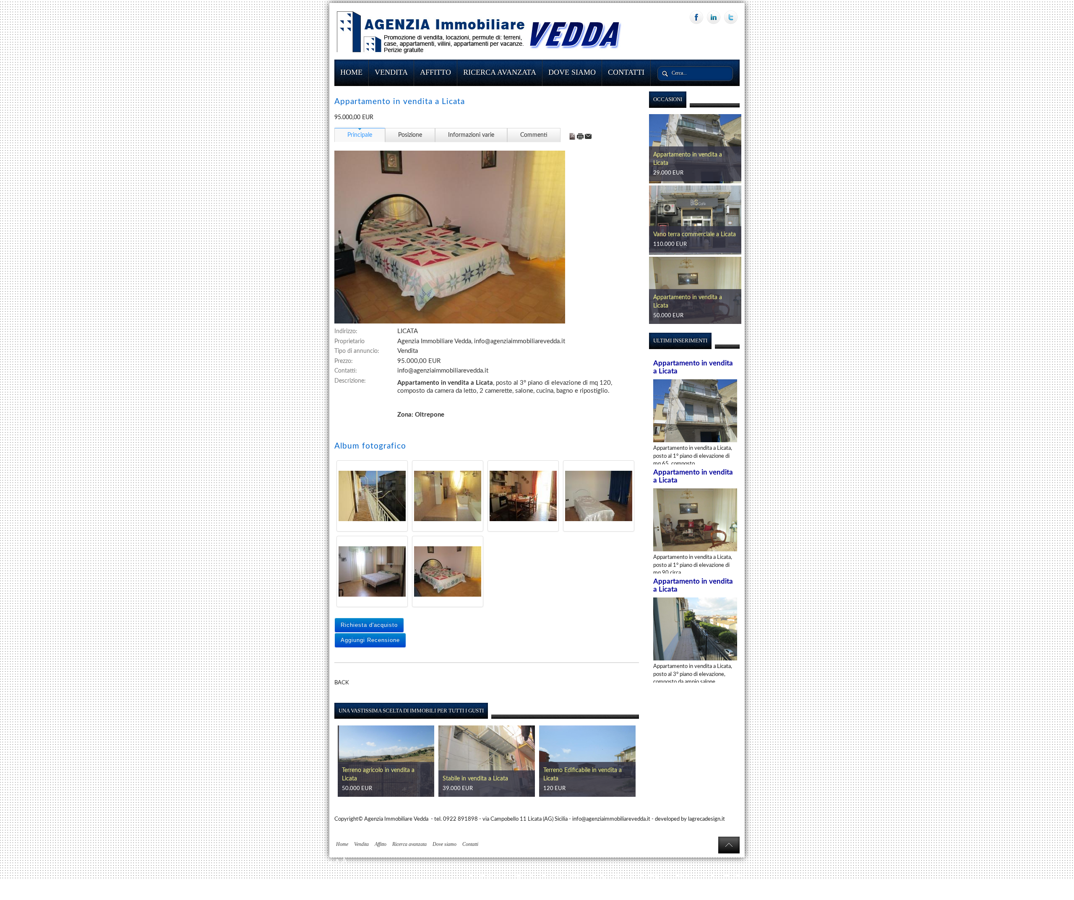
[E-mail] (588, 136)
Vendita (391, 72)
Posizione (410, 135)
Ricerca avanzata (499, 72)
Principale (359, 135)
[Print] (581, 136)
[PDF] (573, 136)
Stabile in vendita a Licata (374, 779)
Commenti (533, 135)
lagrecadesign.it (706, 819)
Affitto (435, 72)
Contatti (626, 72)
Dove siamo (572, 72)
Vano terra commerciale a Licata (694, 163)
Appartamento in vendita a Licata (586, 779)
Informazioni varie (471, 135)
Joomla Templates (724, 875)
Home (351, 72)
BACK (341, 682)
